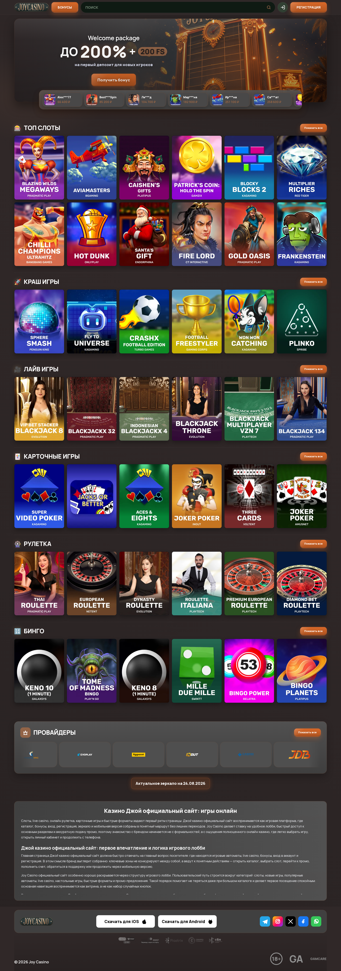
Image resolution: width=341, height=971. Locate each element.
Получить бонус (113, 80)
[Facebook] (303, 921)
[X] (290, 921)
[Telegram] (265, 921)
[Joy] (31, 7)
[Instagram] (278, 921)
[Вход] (283, 7)
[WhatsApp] (316, 921)
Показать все (313, 128)
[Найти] (268, 7)
